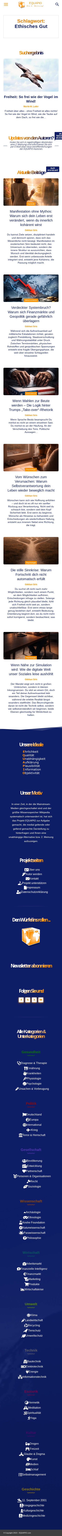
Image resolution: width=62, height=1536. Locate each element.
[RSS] (27, 999)
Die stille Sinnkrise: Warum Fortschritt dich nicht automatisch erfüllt (31, 574)
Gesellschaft (31, 1149)
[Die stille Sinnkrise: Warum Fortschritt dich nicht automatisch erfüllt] (31, 550)
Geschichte (31, 1489)
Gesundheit (31, 1052)
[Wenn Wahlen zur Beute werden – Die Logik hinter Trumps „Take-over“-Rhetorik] (31, 381)
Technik (31, 1350)
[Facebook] (21, 999)
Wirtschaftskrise (31, 300)
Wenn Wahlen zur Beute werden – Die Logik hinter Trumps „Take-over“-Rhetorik (31, 405)
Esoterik (31, 1391)
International (31, 393)
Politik (31, 1103)
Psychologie (31, 469)
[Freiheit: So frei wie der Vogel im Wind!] (31, 75)
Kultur (31, 1432)
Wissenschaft (31, 1201)
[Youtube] (40, 999)
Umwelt (31, 1304)
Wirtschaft (31, 1252)
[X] (34, 999)
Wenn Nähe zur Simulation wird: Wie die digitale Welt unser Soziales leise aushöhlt (31, 669)
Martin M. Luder (31, 106)
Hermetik (31, 204)
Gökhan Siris (31, 230)
